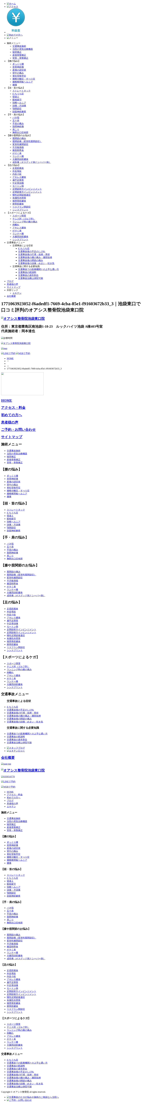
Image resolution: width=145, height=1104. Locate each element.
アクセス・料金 (13, 407)
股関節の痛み (19, 138)
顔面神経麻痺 (19, 111)
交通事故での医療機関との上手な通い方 (38, 269)
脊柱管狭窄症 (19, 76)
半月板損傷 (18, 147)
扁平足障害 (18, 180)
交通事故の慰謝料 (27, 272)
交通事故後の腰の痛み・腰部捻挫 (35, 257)
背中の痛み (18, 73)
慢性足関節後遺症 (21, 195)
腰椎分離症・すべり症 (23, 79)
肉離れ (15, 224)
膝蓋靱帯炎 (18, 150)
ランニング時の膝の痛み (24, 221)
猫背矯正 (17, 52)
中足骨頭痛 (18, 183)
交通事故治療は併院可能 (30, 278)
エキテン (17, 293)
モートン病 (18, 186)
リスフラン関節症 (21, 207)
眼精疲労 (17, 99)
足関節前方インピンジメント (27, 189)
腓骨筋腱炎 (18, 204)
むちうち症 (18, 94)
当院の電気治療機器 (22, 49)
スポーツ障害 (19, 216)
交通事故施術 (19, 46)
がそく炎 (17, 153)
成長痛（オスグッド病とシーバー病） (31, 162)
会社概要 (11, 296)
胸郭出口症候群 (20, 132)
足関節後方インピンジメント (27, 192)
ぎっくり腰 (18, 64)
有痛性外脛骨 (19, 198)
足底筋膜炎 (18, 168)
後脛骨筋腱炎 (19, 201)
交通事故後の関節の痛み (30, 260)
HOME (10, 358)
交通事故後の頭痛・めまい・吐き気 (36, 263)
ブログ (10, 281)
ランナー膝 (18, 156)
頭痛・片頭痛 (19, 105)
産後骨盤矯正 (19, 55)
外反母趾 (17, 171)
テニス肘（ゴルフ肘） (23, 219)
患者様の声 (12, 284)
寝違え (15, 97)
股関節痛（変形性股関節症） (27, 141)
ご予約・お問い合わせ (18, 429)
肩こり (15, 129)
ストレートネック (21, 91)
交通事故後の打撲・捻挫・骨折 (34, 254)
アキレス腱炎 (19, 177)
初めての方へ (11, 415)
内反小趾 (17, 174)
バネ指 (15, 117)
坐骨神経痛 (18, 67)
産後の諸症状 (19, 70)
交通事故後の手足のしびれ (31, 251)
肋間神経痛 (18, 126)
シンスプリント (20, 210)
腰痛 (14, 85)
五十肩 (15, 120)
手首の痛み (18, 123)
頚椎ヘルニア (19, 102)
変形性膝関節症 (20, 144)
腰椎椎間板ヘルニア (22, 82)
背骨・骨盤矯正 (20, 58)
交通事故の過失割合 (28, 275)
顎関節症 (17, 108)
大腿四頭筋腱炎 (20, 159)
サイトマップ (13, 287)
